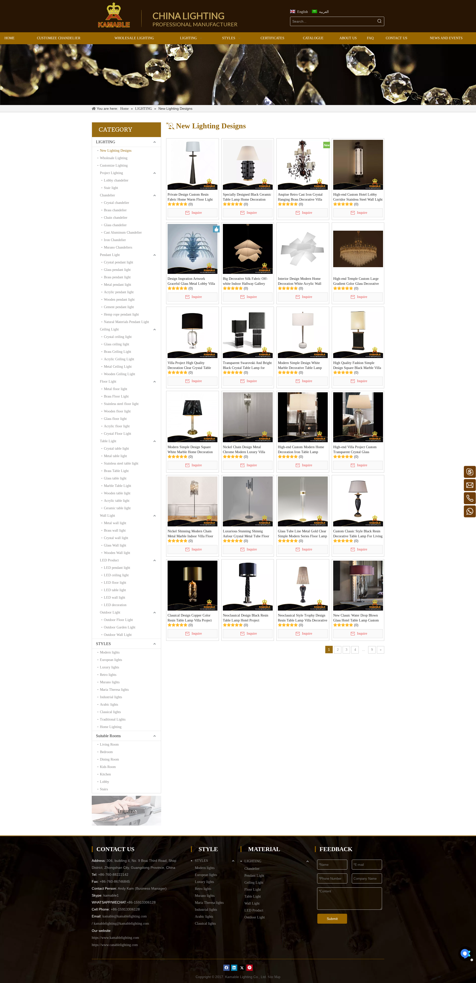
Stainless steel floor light (121, 404)
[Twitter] (242, 968)
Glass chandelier (115, 225)
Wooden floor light (117, 411)
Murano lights (109, 682)
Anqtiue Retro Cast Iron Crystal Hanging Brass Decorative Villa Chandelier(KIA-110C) (300, 197)
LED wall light (114, 597)
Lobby (104, 782)
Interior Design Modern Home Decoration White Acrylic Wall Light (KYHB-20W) (299, 281)
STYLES (103, 644)
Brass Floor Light (116, 396)
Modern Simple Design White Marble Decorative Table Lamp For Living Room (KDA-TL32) (300, 365)
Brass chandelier (115, 210)
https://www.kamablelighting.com (115, 938)
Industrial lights (111, 697)
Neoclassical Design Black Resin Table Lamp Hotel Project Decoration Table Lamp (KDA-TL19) (245, 618)
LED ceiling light (116, 575)
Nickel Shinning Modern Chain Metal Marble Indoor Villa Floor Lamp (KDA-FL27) (190, 534)
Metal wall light (115, 523)
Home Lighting (110, 727)
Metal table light (115, 456)
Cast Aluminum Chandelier (123, 232)
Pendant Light (110, 255)
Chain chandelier (115, 217)
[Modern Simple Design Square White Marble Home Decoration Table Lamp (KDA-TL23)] (192, 417)
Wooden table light (117, 493)
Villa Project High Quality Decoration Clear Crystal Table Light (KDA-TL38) (189, 365)
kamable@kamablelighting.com (124, 916)
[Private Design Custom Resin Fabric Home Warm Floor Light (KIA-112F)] (192, 164)
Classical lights (110, 712)
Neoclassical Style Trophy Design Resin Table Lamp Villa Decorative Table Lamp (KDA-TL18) (302, 618)
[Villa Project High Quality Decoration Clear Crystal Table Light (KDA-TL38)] (192, 333)
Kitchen (105, 774)
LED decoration (115, 605)
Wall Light (107, 515)
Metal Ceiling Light (118, 366)
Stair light (111, 188)
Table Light (108, 441)
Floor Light (108, 381)
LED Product (109, 560)
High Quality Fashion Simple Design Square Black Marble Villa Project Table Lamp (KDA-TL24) (357, 365)
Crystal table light (116, 448)
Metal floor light (115, 389)
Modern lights (109, 652)
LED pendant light (117, 568)
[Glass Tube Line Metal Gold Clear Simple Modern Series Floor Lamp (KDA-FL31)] (303, 501)
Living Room (109, 744)
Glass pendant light (117, 270)
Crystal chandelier (116, 203)
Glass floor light (115, 419)
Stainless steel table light (121, 463)
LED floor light (115, 582)
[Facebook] (226, 968)
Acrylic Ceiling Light (119, 359)
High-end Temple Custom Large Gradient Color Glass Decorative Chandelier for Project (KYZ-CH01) (356, 281)
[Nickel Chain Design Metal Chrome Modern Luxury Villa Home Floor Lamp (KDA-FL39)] (248, 417)
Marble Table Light (117, 486)
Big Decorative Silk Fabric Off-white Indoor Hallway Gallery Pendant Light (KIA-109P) (245, 281)
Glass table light (115, 478)
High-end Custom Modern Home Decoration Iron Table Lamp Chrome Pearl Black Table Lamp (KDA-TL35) (301, 450)
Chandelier (107, 195)
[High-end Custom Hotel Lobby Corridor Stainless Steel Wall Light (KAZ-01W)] (358, 164)
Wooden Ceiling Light (119, 374)
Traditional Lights (112, 719)
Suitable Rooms (108, 736)
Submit (332, 919)
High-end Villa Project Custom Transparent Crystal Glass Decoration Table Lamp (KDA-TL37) (355, 450)
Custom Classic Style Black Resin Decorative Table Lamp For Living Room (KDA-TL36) (358, 534)
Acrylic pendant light (119, 292)
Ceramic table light (117, 508)
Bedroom (106, 752)
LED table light (115, 590)
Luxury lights (109, 667)
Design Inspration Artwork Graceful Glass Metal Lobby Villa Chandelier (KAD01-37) (191, 281)
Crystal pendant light (118, 262)
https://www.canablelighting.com (115, 945)
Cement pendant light (119, 307)
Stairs (104, 789)
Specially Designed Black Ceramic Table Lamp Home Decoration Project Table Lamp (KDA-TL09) (247, 197)
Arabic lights (109, 704)
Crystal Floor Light (117, 434)
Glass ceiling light (116, 344)
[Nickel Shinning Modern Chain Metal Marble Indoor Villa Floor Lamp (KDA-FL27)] (192, 501)
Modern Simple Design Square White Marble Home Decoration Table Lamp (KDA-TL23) (190, 450)
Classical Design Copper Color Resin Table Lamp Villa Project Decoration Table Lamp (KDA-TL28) (190, 618)
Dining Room (109, 759)
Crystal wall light (116, 538)
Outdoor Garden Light (119, 627)
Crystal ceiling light (118, 337)
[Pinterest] (249, 968)
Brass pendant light (117, 277)
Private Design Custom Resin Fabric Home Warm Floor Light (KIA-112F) (190, 197)
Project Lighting (111, 173)
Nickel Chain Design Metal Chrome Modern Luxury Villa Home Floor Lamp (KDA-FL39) (246, 450)
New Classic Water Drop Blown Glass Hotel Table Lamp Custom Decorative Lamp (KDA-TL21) (356, 618)
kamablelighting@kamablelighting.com (121, 923)
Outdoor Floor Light (118, 620)
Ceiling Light (109, 329)
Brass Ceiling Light (117, 352)
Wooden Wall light (117, 553)
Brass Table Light (116, 471)
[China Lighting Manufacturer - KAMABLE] (114, 14)
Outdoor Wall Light (118, 635)
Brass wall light (115, 530)
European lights (111, 660)
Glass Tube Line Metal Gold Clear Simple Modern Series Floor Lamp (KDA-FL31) (302, 534)
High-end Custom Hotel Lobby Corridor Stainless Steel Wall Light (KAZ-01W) (358, 197)
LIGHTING (105, 142)
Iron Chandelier (115, 240)
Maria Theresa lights (114, 690)
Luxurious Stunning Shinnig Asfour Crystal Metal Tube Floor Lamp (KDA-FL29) (246, 534)
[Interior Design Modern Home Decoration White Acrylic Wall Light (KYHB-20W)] (303, 249)
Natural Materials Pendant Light (126, 322)
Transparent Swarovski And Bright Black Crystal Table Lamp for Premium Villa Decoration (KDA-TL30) (247, 365)
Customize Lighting (114, 165)
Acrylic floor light (117, 426)
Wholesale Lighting (113, 158)
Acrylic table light (116, 501)
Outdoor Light (110, 612)
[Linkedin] (234, 968)
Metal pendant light (117, 285)
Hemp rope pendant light (121, 314)
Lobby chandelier (116, 180)
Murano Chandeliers (118, 247)
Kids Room (108, 767)
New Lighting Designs (115, 150)
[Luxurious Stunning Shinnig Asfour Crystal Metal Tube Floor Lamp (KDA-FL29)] (248, 501)
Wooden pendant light (119, 299)
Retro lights (108, 675)
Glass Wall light (115, 545)
